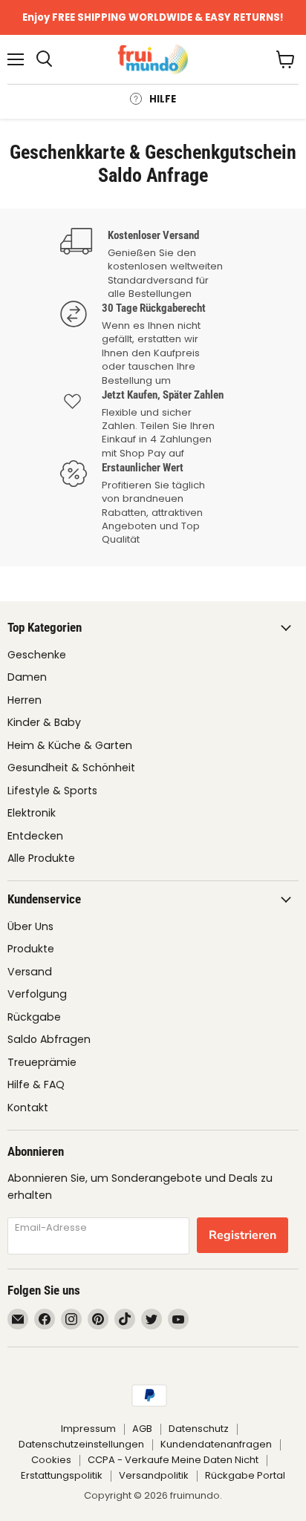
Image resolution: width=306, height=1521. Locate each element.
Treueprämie (41, 1062)
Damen (27, 677)
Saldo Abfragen (49, 1039)
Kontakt (27, 1107)
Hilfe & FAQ (36, 1084)
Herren (24, 700)
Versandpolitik (154, 1475)
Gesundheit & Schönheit (71, 767)
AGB (142, 1429)
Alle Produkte (41, 858)
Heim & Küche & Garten (69, 745)
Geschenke (36, 654)
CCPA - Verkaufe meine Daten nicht (173, 1460)
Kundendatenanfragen (216, 1444)
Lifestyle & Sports (52, 790)
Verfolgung (37, 994)
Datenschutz (199, 1429)
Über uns (30, 926)
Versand (29, 971)
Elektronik (31, 812)
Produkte (30, 948)
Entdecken (35, 835)
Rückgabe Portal (245, 1475)
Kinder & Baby (44, 722)
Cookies (51, 1460)
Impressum (88, 1429)
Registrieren (242, 1235)
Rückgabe (34, 1017)
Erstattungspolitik (61, 1475)
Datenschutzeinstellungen (81, 1444)
